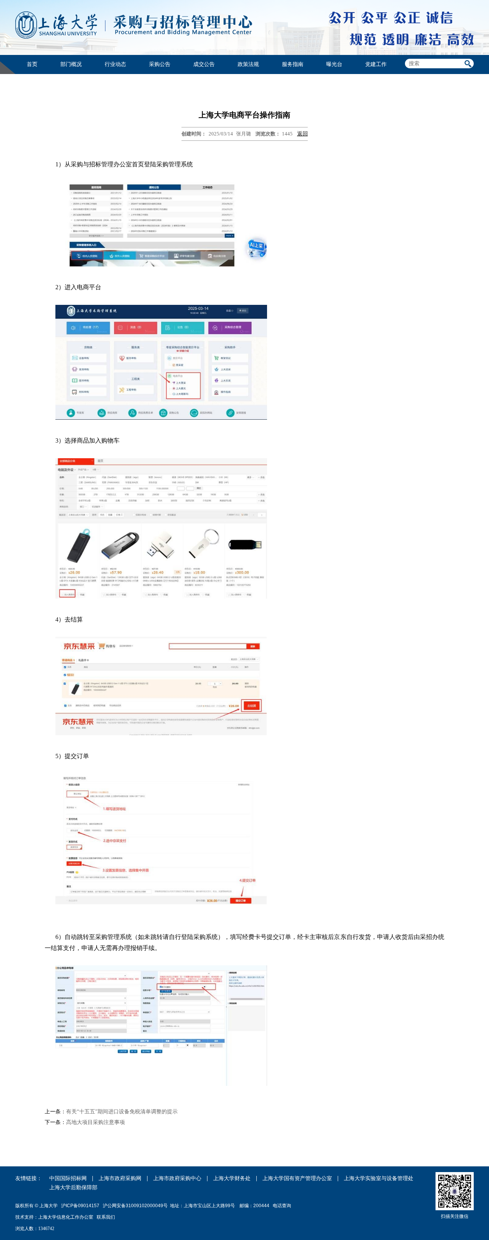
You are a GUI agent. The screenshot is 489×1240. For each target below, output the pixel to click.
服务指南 (292, 64)
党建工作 (376, 64)
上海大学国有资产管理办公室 (297, 1178)
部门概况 (71, 64)
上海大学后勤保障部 (73, 1187)
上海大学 (48, 1205)
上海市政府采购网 (120, 1178)
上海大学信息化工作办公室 (67, 1217)
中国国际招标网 (68, 1178)
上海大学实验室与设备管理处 (378, 1178)
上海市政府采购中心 (177, 1178)
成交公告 (204, 64)
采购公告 (159, 64)
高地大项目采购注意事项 (95, 1122)
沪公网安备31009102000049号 (135, 1205)
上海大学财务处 (232, 1178)
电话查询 (282, 1205)
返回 (302, 134)
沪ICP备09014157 (80, 1205)
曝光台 (334, 64)
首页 (32, 64)
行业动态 (115, 64)
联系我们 (106, 1217)
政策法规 (248, 64)
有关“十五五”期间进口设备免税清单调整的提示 (122, 1111)
